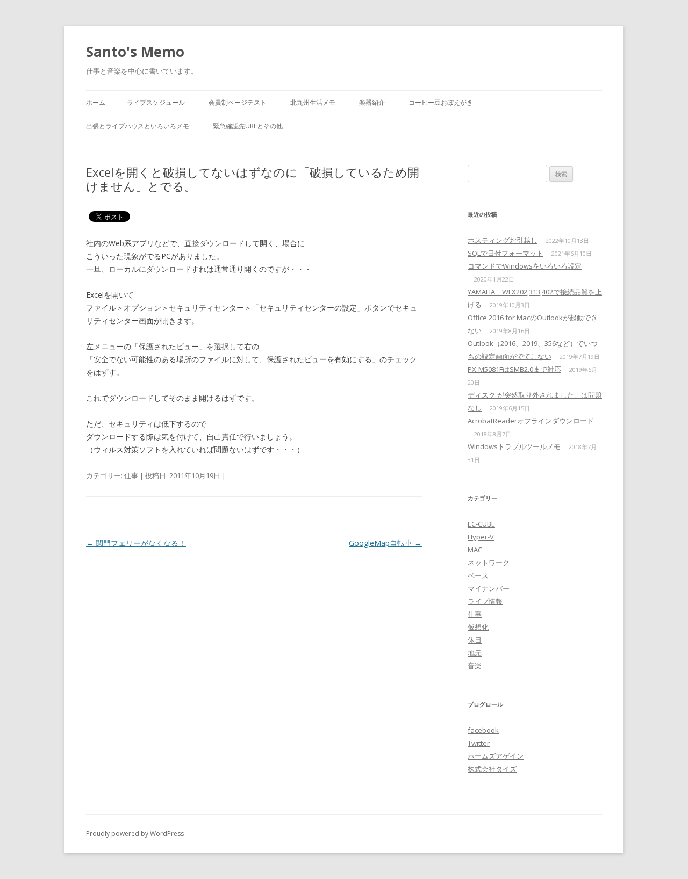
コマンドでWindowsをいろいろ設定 (525, 266)
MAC (475, 549)
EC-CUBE (481, 524)
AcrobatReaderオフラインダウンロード (531, 421)
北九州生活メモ (312, 102)
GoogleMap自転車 (385, 543)
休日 (475, 640)
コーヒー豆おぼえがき (440, 102)
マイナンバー (489, 588)
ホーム (95, 102)
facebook (483, 730)
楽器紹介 (372, 102)
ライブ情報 (485, 601)
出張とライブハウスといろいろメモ (137, 126)
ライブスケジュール (156, 102)
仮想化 (478, 627)
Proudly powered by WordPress (135, 833)
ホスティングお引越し (503, 240)
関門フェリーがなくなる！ (136, 543)
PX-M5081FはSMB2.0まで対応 (514, 369)
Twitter (479, 743)
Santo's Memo (135, 51)
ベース (478, 575)
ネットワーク (489, 562)
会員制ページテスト (238, 102)
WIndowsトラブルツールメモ (514, 446)
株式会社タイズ (492, 769)
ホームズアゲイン (496, 756)
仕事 (131, 475)
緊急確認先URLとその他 (248, 126)
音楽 (475, 666)
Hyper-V (481, 537)
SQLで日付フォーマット (505, 253)
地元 (475, 653)
